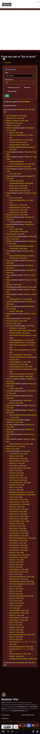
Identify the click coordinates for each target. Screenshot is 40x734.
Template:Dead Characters (18, 659)
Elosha (11, 490)
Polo (7, 287)
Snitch (8, 439)
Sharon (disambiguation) (17, 538)
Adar (10, 487)
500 (4, 112)
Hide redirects (12, 91)
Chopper (29, 379)
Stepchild (9, 123)
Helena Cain (13, 514)
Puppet (8, 193)
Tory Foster (12, 543)
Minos (11, 403)
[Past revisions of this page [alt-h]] (25, 725)
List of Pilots (10, 326)
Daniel (11, 598)
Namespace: (9, 79)
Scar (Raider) (13, 540)
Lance (11, 564)
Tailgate (30, 410)
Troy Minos (9, 396)
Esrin (11, 622)
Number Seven (14, 613)
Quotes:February (14, 207)
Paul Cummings (11, 321)
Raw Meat (9, 270)
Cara (10, 639)
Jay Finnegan (13, 620)
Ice (10, 174)
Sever (28, 396)
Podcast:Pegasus (15, 362)
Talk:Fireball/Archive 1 (16, 340)
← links (20, 116)
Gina (10, 574)
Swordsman (10, 241)
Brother (11, 552)
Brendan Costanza (12, 120)
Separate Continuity (18, 710)
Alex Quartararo (14, 504)
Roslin (11, 456)
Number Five (13, 478)
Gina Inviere (13, 511)
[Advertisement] (20, 30)
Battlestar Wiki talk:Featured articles (21, 147)
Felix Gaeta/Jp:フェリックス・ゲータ (21, 642)
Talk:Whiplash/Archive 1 (17, 342)
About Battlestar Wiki (27, 715)
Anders (11, 523)
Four (10, 605)
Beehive (8, 157)
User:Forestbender (15, 355)
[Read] (20, 725)
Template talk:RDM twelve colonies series (22, 357)
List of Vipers (13, 231)
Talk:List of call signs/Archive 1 (19, 350)
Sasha (11, 562)
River (10, 388)
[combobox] (20, 75)
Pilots (8, 451)
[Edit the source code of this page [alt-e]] (29, 725)
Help (4, 59)
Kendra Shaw (13, 572)
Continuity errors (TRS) (13, 166)
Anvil (7, 251)
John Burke (10, 391)
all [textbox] (7, 82)
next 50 (18, 109)
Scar (10, 198)
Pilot (7, 449)
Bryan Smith (10, 410)
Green (11, 133)
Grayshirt (9, 224)
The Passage (10, 234)
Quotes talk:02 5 (14, 190)
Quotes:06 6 (13, 188)
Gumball (9, 265)
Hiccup (30, 383)
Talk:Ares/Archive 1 (15, 299)
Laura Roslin (13, 453)
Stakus (27, 280)
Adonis (8, 294)
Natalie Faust (13, 579)
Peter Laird (12, 528)
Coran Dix (9, 379)
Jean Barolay (13, 550)
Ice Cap (8, 169)
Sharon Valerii (13, 536)
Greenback (9, 128)
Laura (11, 475)
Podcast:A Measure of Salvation (19, 369)
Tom (10, 601)
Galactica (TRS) (14, 333)
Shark (11, 637)
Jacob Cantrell (14, 610)
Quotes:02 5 (13, 205)
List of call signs (11, 236)
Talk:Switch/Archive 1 (16, 444)
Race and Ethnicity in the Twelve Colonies (22, 415)
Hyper (8, 125)
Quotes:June (13, 186)
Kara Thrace (13, 480)
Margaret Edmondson (16, 492)
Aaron (11, 589)
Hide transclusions (14, 87)
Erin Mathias (13, 557)
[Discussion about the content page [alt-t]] (33, 725)
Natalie (11, 627)
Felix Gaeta (13, 466)
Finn (10, 625)
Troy (10, 400)
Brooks (8, 318)
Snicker (28, 425)
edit (25, 116)
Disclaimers (5, 718)
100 (29, 109)
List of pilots (7, 62)
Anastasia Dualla (15, 468)
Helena (11, 603)
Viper (11, 229)
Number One (13, 545)
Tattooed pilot (10, 446)
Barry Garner (13, 531)
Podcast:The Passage (16, 374)
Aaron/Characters (15, 654)
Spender (9, 422)
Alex (10, 591)
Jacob (11, 630)
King (10, 222)
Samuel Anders (14, 521)
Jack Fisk (12, 526)
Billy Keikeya (13, 458)
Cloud (11, 311)
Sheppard (9, 176)
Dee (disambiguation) (16, 647)
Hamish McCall (14, 555)
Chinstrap (9, 260)
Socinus (12, 507)
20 (23, 109)
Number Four (13, 519)
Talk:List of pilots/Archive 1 (18, 135)
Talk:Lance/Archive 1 (16, 140)
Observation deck (12, 215)
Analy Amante (10, 405)
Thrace (11, 473)
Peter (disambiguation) (16, 577)
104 (7, 239)
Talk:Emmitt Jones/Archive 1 (18, 345)
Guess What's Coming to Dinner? (20, 335)
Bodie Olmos (10, 118)
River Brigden (10, 383)
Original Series (22, 706)
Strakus (8, 280)
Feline (31, 405)
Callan (8, 314)
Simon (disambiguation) (17, 634)
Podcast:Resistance (15, 367)
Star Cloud (9, 306)
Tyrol (10, 470)
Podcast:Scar (13, 364)
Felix (10, 567)
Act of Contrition (11, 116)
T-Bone (8, 152)
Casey (8, 289)
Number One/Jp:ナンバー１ (18, 649)
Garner (11, 632)
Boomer (11, 485)
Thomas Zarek (14, 461)
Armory (8, 323)
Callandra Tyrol (14, 502)
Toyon (8, 275)
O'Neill (11, 656)
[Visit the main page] (3, 731)
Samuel (11, 615)
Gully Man (9, 301)
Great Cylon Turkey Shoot (17, 330)
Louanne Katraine (15, 482)
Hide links (27, 87)
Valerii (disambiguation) (17, 494)
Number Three (14, 509)
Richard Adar (13, 499)
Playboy (8, 285)
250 (33, 109)
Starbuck (12, 463)
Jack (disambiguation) (16, 581)
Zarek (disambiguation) (17, 584)
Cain (10, 497)
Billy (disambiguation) (16, 596)
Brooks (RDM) (13, 618)
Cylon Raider (13, 548)
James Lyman (14, 516)
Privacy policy (5, 715)
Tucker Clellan (14, 533)
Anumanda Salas (12, 420)
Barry (11, 593)
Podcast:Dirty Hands (16, 376)
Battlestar (12, 328)
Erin (10, 586)
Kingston (9, 217)
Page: (7, 72)
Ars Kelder (9, 425)
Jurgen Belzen (14, 569)
